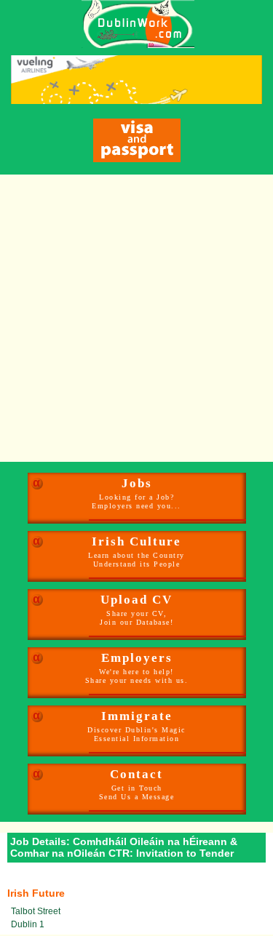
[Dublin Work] (130, 24)
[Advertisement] (136, 318)
